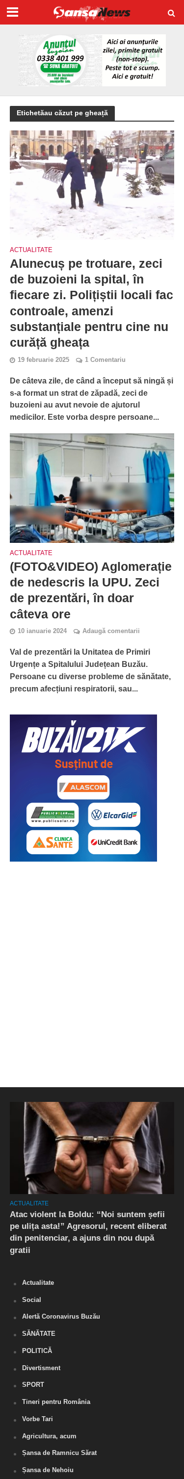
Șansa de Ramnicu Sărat (59, 1452)
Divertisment (41, 1368)
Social (31, 1299)
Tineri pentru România (56, 1401)
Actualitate (31, 250)
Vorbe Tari (37, 1419)
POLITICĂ (37, 1350)
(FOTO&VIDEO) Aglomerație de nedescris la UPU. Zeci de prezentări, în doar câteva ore (91, 590)
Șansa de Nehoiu (48, 1470)
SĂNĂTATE (38, 1333)
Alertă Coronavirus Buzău (61, 1316)
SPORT (33, 1384)
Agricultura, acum (49, 1436)
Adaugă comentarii (111, 631)
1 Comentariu (105, 360)
